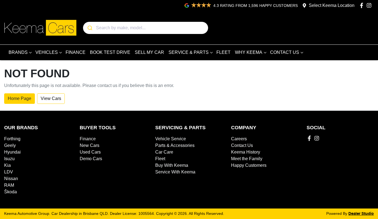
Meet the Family (246, 158)
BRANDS (18, 52)
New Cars (89, 145)
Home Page (19, 98)
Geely (10, 145)
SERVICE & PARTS (189, 52)
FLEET (223, 52)
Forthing (12, 138)
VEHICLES (46, 52)
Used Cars (90, 152)
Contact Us (242, 145)
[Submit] (89, 28)
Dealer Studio (361, 214)
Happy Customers (248, 165)
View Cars (51, 98)
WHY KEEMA (248, 52)
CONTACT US (284, 52)
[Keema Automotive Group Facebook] (362, 5)
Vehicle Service (170, 138)
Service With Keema (175, 172)
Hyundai (12, 152)
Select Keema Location (331, 5)
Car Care (164, 152)
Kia (7, 165)
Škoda (10, 191)
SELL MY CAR (149, 52)
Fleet (160, 158)
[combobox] (145, 28)
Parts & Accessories (175, 145)
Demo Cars (91, 158)
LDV (8, 172)
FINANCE (76, 52)
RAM (9, 185)
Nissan (11, 178)
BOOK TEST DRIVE (110, 52)
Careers (239, 138)
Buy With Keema (171, 165)
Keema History (245, 152)
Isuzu (9, 158)
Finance (88, 138)
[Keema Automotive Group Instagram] (370, 5)
